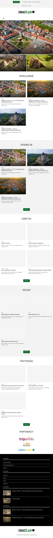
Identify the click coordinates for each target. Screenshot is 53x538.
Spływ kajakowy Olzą (33, 314)
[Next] (22, 2)
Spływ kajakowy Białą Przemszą (9, 341)
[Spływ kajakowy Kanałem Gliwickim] (13, 302)
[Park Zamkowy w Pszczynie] (13, 258)
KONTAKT (5, 468)
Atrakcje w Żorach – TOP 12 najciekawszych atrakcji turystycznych (27, 491)
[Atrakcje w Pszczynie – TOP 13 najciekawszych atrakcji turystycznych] (40, 88)
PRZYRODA (5, 483)
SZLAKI (4, 480)
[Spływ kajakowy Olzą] (40, 302)
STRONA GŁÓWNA (7, 462)
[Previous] (20, 2)
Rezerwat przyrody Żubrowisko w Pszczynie (12, 385)
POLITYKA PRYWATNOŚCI (8, 465)
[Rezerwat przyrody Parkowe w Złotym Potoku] (13, 400)
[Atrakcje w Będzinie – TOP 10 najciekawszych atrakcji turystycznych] (13, 117)
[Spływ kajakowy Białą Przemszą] (13, 329)
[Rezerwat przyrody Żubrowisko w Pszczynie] (40, 63)
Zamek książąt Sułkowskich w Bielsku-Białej (39, 270)
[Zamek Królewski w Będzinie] (40, 231)
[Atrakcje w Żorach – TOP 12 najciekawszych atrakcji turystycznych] (13, 88)
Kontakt (29, 5)
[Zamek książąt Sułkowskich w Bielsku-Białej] (40, 258)
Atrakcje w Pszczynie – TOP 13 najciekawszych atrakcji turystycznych (38, 101)
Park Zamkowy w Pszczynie (8, 270)
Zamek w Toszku (6, 69)
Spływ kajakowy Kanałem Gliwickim (10, 314)
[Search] (49, 18)
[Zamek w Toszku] (13, 63)
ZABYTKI (5, 478)
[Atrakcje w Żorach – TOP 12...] (26, 37)
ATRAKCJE (5, 475)
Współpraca (24, 5)
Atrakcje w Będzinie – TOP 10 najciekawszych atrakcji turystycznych (11, 129)
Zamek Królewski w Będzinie (35, 243)
